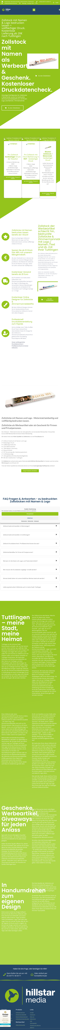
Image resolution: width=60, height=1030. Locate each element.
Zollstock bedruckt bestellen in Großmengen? (16, 535)
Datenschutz (24, 521)
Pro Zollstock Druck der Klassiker (13, 156)
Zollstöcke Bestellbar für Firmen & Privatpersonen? (18, 552)
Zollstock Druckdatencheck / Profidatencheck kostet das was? (21, 543)
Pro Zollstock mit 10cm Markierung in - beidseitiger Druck (31, 157)
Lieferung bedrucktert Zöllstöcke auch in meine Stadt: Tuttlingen (22, 587)
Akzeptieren (30, 514)
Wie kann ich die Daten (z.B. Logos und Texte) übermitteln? (20, 561)
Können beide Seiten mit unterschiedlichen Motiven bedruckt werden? (24, 578)
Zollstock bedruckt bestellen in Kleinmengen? (16, 526)
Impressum (36, 521)
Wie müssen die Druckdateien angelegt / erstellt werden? (20, 570)
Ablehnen (30, 518)
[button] (34, 10)
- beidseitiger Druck (48, 155)
